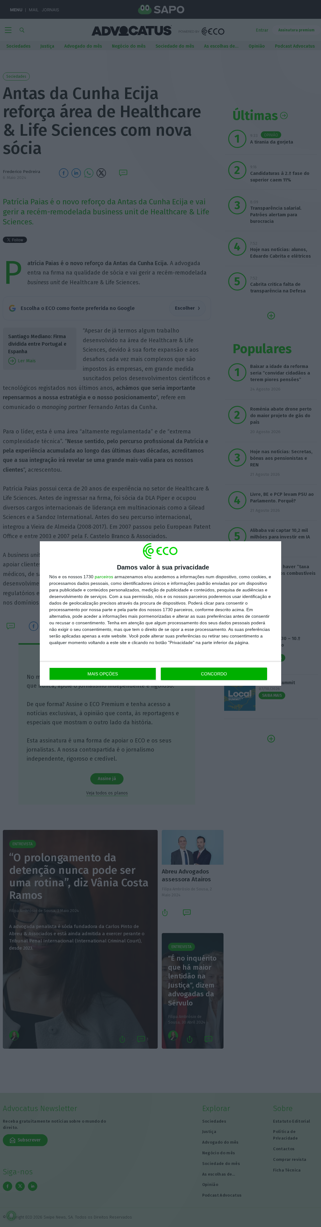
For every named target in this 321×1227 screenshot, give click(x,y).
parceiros (104, 576)
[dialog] (160, 613)
